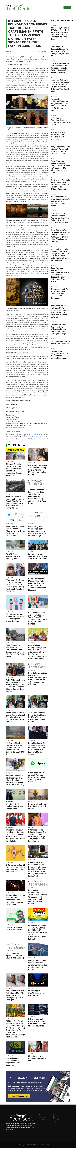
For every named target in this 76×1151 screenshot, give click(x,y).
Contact (41, 1119)
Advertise (42, 1117)
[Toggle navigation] (67, 7)
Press (41, 1115)
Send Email (14, 419)
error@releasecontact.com (37, 437)
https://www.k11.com (18, 427)
